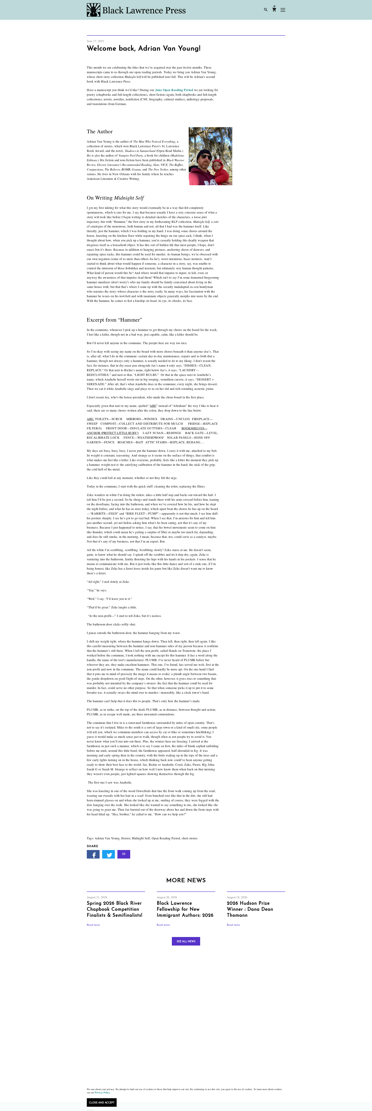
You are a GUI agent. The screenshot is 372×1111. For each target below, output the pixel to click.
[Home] (136, 10)
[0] (274, 11)
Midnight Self (141, 838)
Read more (93, 925)
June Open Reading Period (174, 90)
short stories (190, 838)
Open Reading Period (166, 838)
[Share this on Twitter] (108, 854)
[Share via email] (123, 854)
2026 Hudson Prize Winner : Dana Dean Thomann (250, 909)
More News (186, 881)
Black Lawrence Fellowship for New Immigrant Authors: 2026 (185, 909)
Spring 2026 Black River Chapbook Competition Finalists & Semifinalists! (114, 909)
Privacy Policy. (102, 1092)
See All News (186, 941)
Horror (125, 838)
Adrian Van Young (107, 838)
